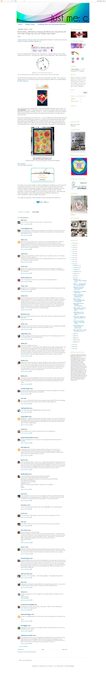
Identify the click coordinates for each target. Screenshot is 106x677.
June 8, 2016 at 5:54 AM (26, 291)
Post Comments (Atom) (30, 652)
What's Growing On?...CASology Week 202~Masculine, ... (79, 300)
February (75, 339)
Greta (22, 513)
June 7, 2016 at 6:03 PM (26, 224)
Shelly (22, 343)
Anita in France (25, 573)
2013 (73, 348)
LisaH (22, 429)
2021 (73, 253)
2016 (73, 263)
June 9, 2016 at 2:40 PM (26, 469)
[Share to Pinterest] (38, 212)
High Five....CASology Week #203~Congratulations (79, 284)
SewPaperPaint (25, 408)
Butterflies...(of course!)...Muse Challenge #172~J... (80, 281)
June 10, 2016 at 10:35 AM (27, 554)
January (75, 342)
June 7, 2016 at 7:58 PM (26, 249)
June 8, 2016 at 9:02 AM (26, 329)
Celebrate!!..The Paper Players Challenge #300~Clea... (78, 288)
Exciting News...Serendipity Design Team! (79, 292)
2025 (73, 245)
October (75, 269)
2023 (73, 249)
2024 (73, 247)
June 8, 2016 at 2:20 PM (26, 356)
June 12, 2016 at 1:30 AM (26, 577)
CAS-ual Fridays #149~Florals (25, 165)
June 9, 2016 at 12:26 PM (26, 455)
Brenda (23, 360)
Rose (22, 582)
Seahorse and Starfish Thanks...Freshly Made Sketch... (79, 322)
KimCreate (24, 314)
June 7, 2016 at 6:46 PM (26, 235)
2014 (73, 346)
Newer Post (21, 649)
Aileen (22, 240)
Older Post (64, 649)
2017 (73, 261)
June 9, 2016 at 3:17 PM (26, 489)
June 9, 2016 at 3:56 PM (26, 509)
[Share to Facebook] (37, 212)
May (74, 333)
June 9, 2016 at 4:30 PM (26, 517)
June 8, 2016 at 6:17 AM (26, 309)
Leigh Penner (24, 333)
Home (20, 24)
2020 (73, 255)
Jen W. (22, 324)
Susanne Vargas (25, 388)
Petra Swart (24, 530)
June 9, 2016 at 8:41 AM (26, 412)
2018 (73, 259)
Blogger (72, 666)
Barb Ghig (23, 447)
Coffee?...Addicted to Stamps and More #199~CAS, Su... (78, 296)
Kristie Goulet (25, 277)
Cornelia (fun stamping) (27, 604)
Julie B (22, 254)
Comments (75, 101)
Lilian (22, 592)
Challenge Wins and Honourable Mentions (52, 24)
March (75, 337)
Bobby (22, 376)
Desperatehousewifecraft (28, 437)
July (74, 275)
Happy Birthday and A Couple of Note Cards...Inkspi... (78, 327)
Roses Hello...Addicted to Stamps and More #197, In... (79, 318)
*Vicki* (23, 286)
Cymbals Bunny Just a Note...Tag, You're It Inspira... (78, 313)
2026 (73, 243)
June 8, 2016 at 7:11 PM (26, 394)
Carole (22, 266)
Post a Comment (23, 646)
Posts (73, 99)
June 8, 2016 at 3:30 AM (26, 262)
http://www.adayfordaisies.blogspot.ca (44, 72)
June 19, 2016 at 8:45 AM (26, 631)
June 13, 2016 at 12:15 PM (26, 600)
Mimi (22, 220)
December (76, 265)
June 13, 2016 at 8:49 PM (26, 610)
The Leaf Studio (25, 598)
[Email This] (33, 212)
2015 (73, 344)
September (76, 271)
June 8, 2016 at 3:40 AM (26, 273)
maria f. (23, 547)
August (75, 273)
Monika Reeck (24, 474)
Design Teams (30, 24)
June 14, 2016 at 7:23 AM (26, 621)
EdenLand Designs (26, 614)
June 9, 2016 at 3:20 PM (26, 500)
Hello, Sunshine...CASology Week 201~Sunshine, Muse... (79, 309)
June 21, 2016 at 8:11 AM (26, 643)
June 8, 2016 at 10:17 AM (26, 339)
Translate (82, 71)
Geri (22, 398)
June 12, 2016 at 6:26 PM (26, 587)
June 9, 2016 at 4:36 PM (26, 525)
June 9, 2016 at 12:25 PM (26, 443)
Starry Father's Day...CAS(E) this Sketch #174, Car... (80, 330)
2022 (73, 251)
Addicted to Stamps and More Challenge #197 (29, 41)
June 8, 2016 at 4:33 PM (26, 371)
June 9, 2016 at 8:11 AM (26, 403)
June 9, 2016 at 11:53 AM (26, 433)
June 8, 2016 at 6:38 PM (26, 384)
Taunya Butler (24, 416)
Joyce (22, 494)
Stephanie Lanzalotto (27, 635)
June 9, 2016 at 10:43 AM (26, 424)
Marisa (23, 460)
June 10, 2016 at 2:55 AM (26, 542)
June (74, 277)
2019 (73, 257)
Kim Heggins (24, 625)
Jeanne (23, 296)
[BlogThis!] (34, 212)
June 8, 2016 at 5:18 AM (26, 281)
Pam (22, 522)
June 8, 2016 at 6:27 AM (26, 319)
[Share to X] (35, 212)
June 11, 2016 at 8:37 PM (26, 569)
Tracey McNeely (25, 228)
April (74, 335)
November (76, 267)
